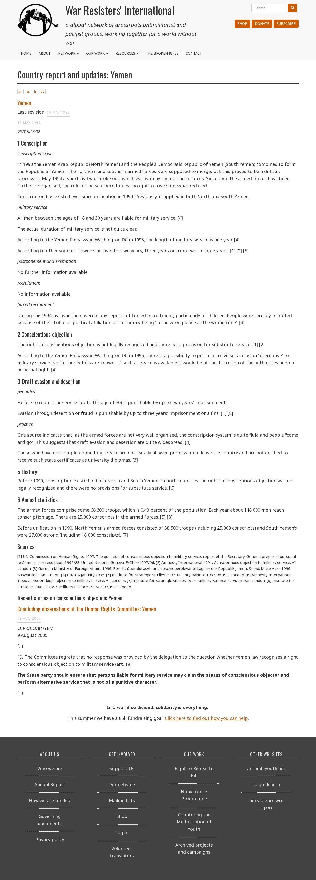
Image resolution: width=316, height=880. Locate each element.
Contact (194, 53)
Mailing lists (122, 800)
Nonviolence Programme (194, 795)
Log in (121, 832)
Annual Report (49, 784)
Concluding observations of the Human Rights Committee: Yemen (86, 608)
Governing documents (50, 819)
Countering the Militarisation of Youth (194, 822)
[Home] (37, 22)
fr (35, 91)
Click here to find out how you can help (206, 718)
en (20, 91)
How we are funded (49, 800)
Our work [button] (96, 53)
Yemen (24, 102)
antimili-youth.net (266, 768)
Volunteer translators (122, 852)
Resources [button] (126, 53)
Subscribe (286, 23)
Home (26, 53)
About (45, 53)
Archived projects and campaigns (194, 848)
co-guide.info (266, 784)
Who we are (49, 768)
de (42, 91)
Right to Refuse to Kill (194, 771)
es (28, 91)
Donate (262, 23)
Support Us (122, 768)
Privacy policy (49, 839)
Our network (122, 784)
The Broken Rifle (162, 53)
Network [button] (67, 53)
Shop (242, 23)
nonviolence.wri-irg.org (266, 804)
